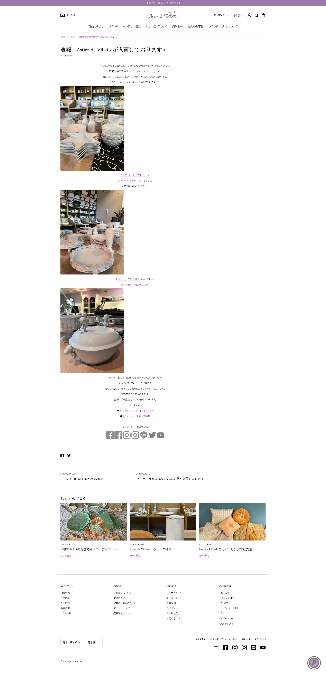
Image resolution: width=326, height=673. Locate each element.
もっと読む (65, 555)
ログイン (170, 608)
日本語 (236, 15)
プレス (222, 613)
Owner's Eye (226, 623)
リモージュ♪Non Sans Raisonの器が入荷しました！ (170, 479)
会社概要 (65, 608)
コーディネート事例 (229, 608)
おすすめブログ (73, 499)
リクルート (65, 613)
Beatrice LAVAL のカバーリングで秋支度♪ (226, 549)
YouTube (224, 592)
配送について (120, 598)
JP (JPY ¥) (219, 15)
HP (130, 377)
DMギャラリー (226, 618)
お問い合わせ (173, 618)
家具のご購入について (124, 603)
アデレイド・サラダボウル (130, 180)
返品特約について (122, 613)
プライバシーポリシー (230, 639)
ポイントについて (121, 608)
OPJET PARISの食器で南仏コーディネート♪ (89, 549)
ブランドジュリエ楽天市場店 (136, 416)
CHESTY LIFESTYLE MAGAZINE (81, 479)
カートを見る (173, 613)
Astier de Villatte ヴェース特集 (150, 549)
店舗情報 (65, 592)
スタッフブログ (226, 598)
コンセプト (65, 603)
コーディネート (173, 592)
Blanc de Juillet (74, 661)
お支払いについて (122, 592)
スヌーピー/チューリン (132, 284)
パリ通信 (223, 603)
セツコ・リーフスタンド (127, 279)
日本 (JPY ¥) (69, 642)
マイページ (172, 598)
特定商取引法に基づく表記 (207, 639)
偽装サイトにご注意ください (253, 639)
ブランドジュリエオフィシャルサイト (136, 410)
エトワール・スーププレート (134, 175)
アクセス (64, 598)
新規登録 (171, 603)
